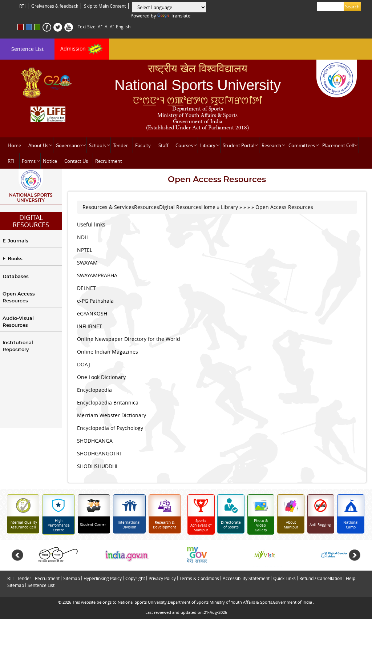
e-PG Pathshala (95, 300)
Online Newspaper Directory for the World (128, 338)
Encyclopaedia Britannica (107, 402)
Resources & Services (108, 207)
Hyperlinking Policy (103, 578)
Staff (163, 145)
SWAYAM (87, 262)
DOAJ (83, 364)
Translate (180, 15)
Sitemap (71, 578)
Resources (146, 207)
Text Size (87, 26)
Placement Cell (338, 145)
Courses (184, 145)
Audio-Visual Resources (18, 322)
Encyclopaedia (94, 389)
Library (207, 145)
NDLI (83, 237)
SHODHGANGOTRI (99, 453)
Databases (16, 276)
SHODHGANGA (95, 440)
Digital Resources (31, 221)
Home (14, 145)
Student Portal (238, 145)
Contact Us (76, 161)
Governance (69, 145)
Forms (29, 161)
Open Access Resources (19, 297)
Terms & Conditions (199, 578)
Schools (97, 145)
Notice (50, 161)
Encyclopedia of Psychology (110, 427)
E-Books (13, 259)
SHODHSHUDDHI (97, 466)
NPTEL (84, 249)
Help (350, 578)
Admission (73, 48)
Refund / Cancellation (320, 578)
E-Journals (15, 241)
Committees (301, 145)
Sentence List (27, 48)
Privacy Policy (162, 578)
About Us (38, 145)
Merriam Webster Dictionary (111, 415)
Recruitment (108, 161)
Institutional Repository (18, 346)
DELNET (86, 288)
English (123, 26)
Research (271, 145)
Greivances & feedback (54, 6)
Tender (120, 145)
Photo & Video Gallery (261, 525)
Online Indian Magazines (107, 351)
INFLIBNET (89, 326)
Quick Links (284, 578)
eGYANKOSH (92, 313)
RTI (22, 6)
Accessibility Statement (246, 578)
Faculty (143, 145)
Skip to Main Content (105, 6)
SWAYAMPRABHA (97, 275)
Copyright (135, 578)
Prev (17, 555)
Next (354, 555)
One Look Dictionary (101, 377)
